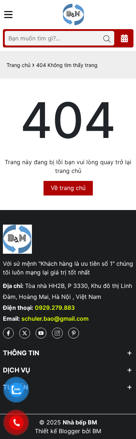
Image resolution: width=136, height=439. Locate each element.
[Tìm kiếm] (107, 38)
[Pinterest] (73, 333)
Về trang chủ (68, 187)
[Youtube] (41, 333)
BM (96, 431)
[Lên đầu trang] (123, 395)
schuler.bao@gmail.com (54, 318)
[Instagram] (57, 333)
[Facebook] (8, 333)
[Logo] (74, 13)
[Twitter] (24, 333)
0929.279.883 (55, 307)
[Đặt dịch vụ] (124, 38)
